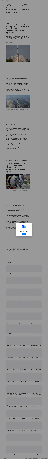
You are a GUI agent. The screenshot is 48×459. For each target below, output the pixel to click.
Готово (24, 233)
